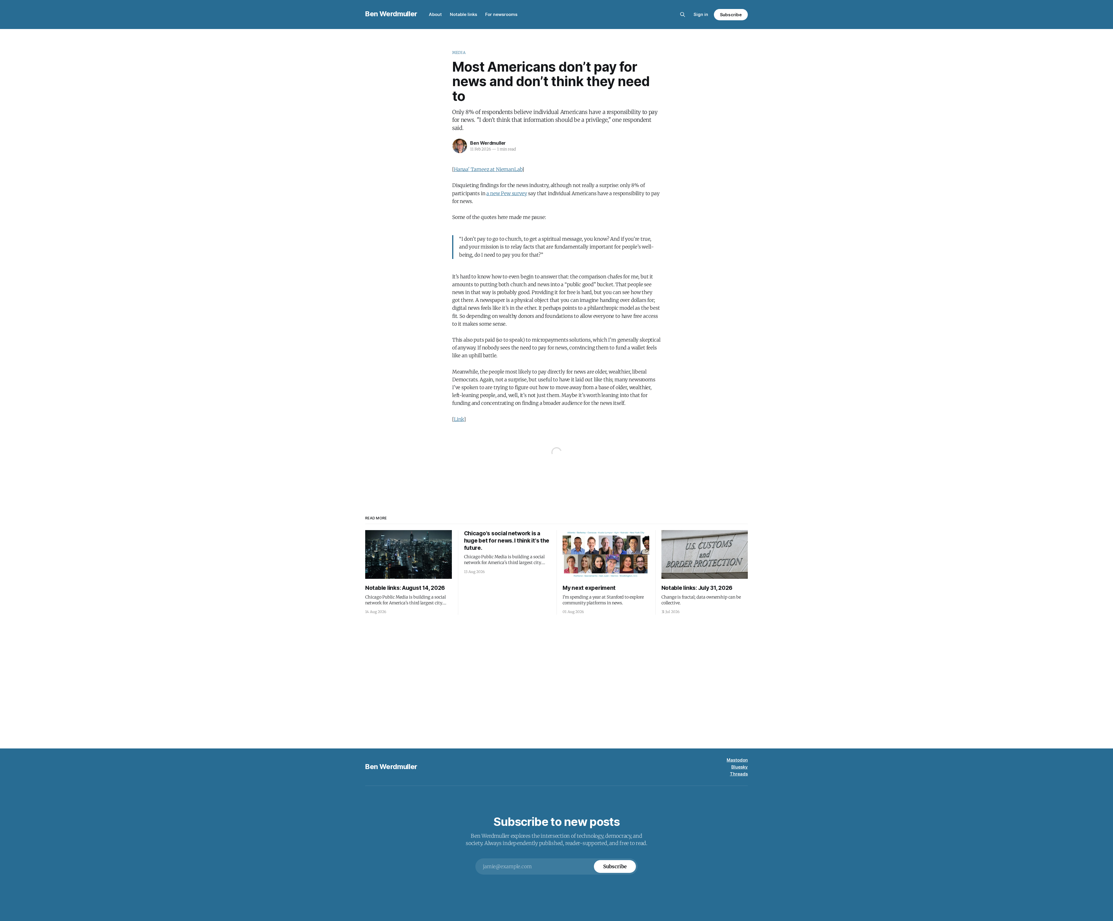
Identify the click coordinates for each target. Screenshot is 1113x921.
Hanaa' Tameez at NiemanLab (488, 169)
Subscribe (731, 14)
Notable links (463, 14)
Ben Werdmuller (391, 14)
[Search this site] (682, 14)
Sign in (701, 14)
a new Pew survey (506, 193)
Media (458, 52)
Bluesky (739, 767)
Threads (739, 774)
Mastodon (737, 760)
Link (459, 419)
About (435, 14)
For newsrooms (501, 14)
